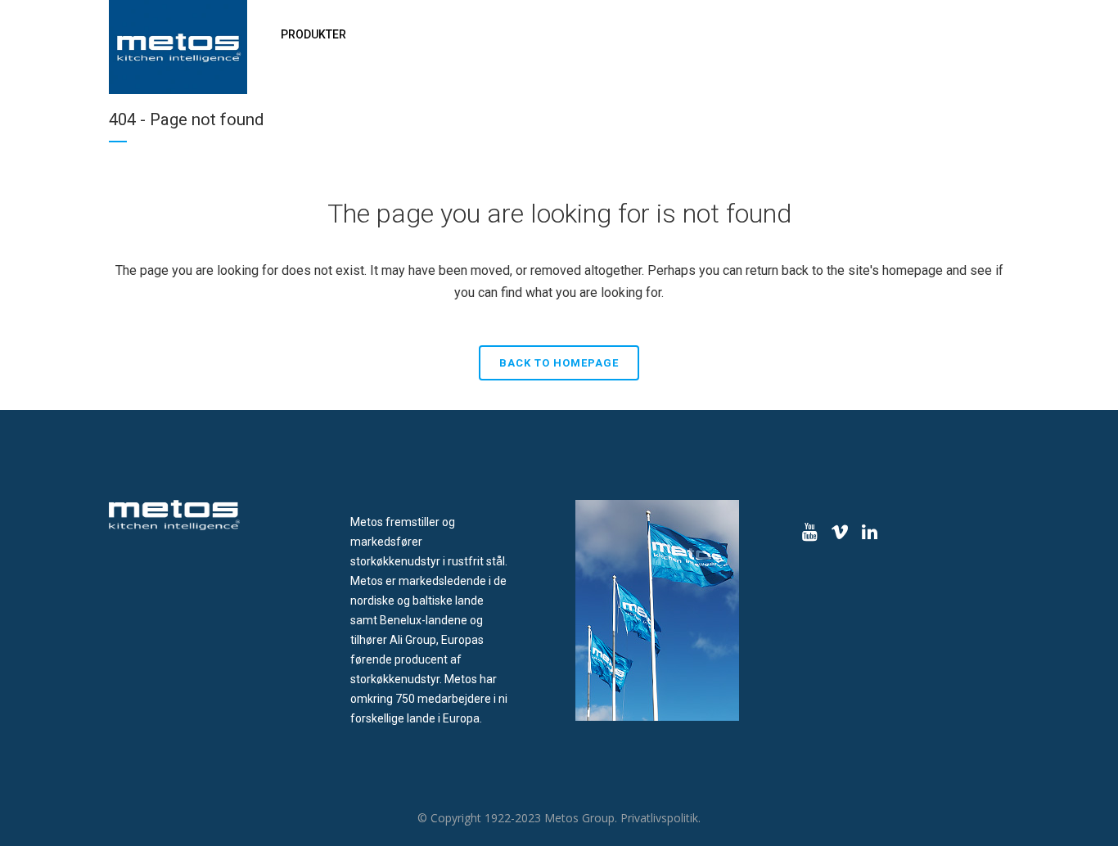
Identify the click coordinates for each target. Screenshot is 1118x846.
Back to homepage (559, 363)
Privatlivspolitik (659, 818)
